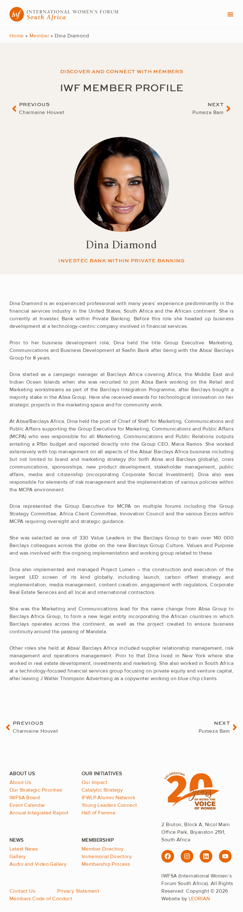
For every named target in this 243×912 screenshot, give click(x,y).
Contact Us (22, 891)
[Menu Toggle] (230, 14)
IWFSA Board (24, 797)
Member (39, 36)
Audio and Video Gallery (37, 864)
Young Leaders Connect (109, 805)
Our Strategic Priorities (35, 790)
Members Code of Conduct (40, 899)
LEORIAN (199, 899)
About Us (20, 782)
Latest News (23, 849)
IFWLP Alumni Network (108, 797)
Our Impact (94, 782)
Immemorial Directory (107, 856)
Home (16, 36)
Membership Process (106, 864)
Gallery (17, 856)
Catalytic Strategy (102, 790)
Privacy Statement (78, 891)
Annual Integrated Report (39, 813)
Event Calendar (27, 805)
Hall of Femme (98, 813)
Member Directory (102, 849)
